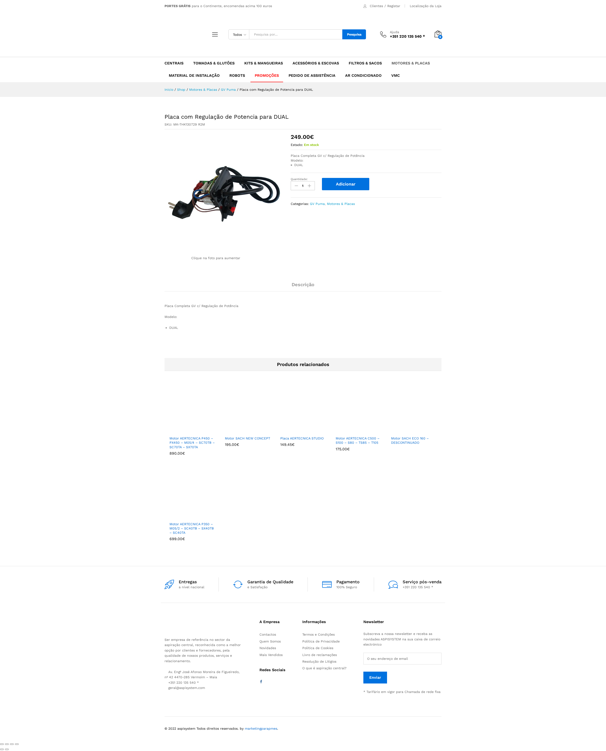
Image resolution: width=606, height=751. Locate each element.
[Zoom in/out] (17, 744)
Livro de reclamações (319, 655)
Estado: (297, 145)
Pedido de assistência (312, 75)
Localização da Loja (425, 6)
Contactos (267, 634)
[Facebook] (261, 681)
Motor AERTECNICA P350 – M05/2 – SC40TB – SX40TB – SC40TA (191, 528)
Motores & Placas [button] (411, 63)
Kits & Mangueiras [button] (263, 63)
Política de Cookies (317, 648)
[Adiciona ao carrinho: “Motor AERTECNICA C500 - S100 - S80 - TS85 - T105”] (351, 430)
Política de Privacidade (321, 641)
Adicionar (346, 183)
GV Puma (317, 204)
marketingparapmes (261, 728)
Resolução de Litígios (319, 661)
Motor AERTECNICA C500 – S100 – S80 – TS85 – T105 (357, 440)
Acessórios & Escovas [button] (316, 63)
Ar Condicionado (363, 75)
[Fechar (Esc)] (2, 744)
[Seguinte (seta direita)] (7, 749)
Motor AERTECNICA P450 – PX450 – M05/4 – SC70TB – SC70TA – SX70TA (192, 442)
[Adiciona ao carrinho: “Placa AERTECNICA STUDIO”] (295, 430)
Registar (393, 6)
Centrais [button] (174, 63)
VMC (395, 75)
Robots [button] (237, 75)
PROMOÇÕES (267, 75)
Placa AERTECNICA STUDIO (302, 438)
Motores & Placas (341, 204)
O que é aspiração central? (324, 668)
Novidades (267, 648)
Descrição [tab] (303, 284)
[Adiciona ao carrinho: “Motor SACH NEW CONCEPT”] (240, 430)
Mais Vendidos (271, 655)
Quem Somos (270, 641)
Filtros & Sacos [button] (365, 63)
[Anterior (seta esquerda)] (2, 749)
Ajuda (394, 32)
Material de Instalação (194, 75)
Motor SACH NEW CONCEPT (247, 438)
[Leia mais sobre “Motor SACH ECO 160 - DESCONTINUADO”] (406, 430)
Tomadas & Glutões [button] (214, 63)
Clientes (376, 6)
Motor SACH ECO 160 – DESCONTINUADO (410, 440)
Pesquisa (354, 34)
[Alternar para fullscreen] (12, 744)
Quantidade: (299, 179)
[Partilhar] (7, 744)
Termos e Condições (318, 634)
